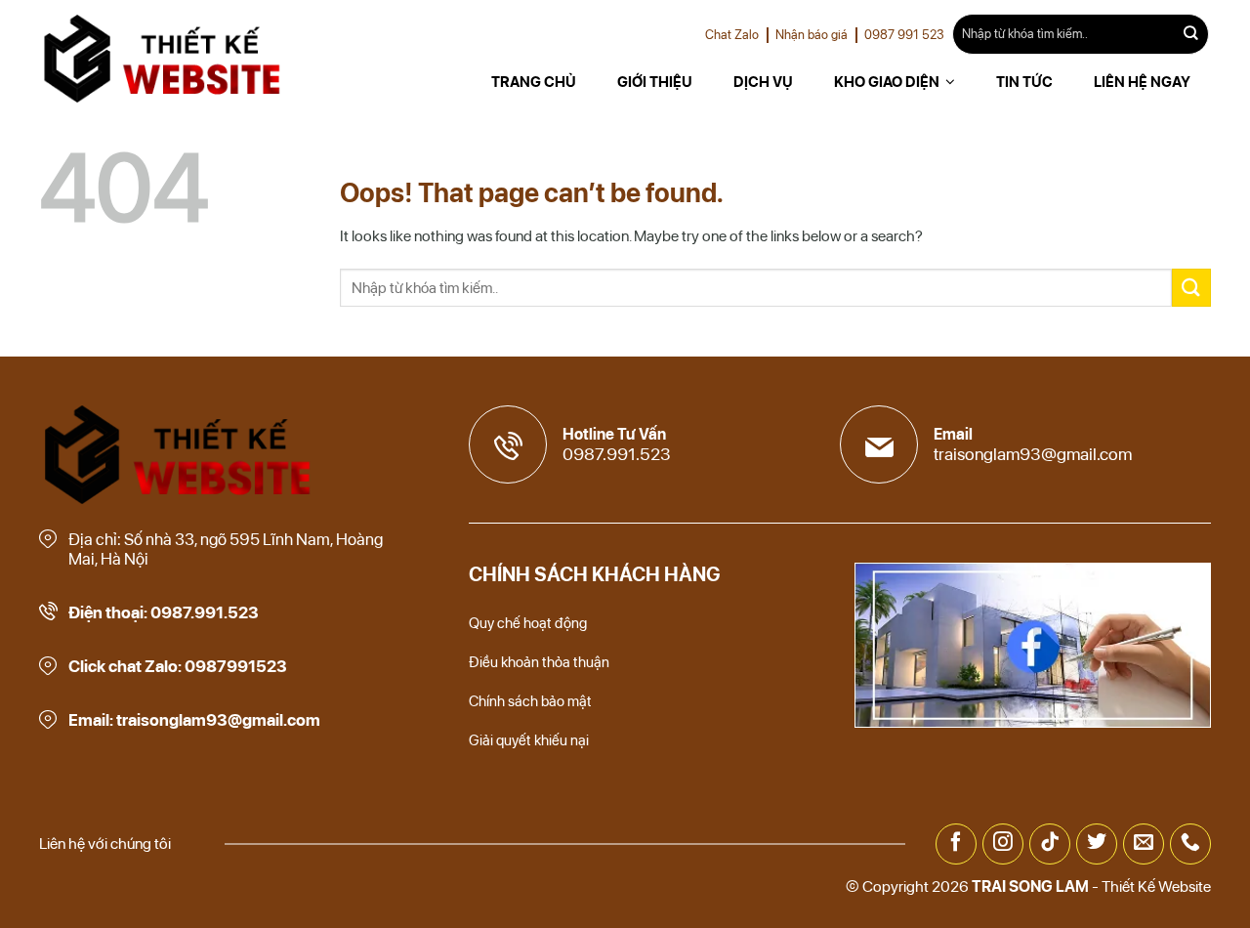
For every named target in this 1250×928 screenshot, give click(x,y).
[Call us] (1190, 844)
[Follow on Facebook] (956, 844)
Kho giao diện (886, 82)
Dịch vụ (763, 82)
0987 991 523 (904, 34)
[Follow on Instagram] (1002, 844)
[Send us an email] (1143, 844)
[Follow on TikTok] (1049, 844)
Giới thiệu (654, 82)
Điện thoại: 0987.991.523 (163, 612)
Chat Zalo (732, 34)
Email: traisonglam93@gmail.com (194, 720)
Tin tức (1024, 82)
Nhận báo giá (811, 34)
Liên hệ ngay (1142, 82)
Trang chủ (533, 82)
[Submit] (1191, 34)
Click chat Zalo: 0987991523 (177, 666)
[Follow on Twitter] (1096, 844)
